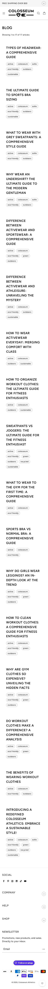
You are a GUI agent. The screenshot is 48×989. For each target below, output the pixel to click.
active (10, 64)
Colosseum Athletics (26, 982)
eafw (34, 64)
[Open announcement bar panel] (44, 3)
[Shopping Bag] (44, 13)
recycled (25, 461)
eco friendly (13, 69)
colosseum (23, 64)
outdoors (27, 69)
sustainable (13, 74)
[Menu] (3, 13)
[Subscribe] (43, 949)
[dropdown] (44, 894)
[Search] (38, 13)
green (25, 256)
